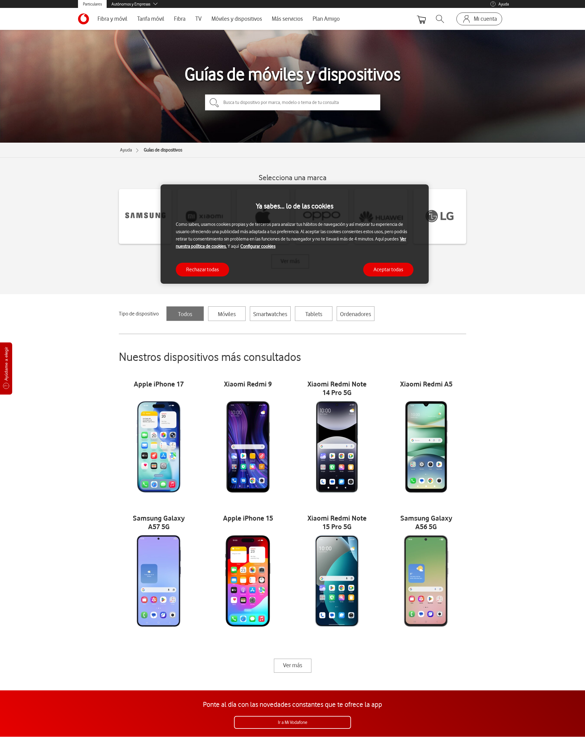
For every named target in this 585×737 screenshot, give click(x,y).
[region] (295, 234)
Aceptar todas (388, 269)
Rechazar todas (202, 269)
